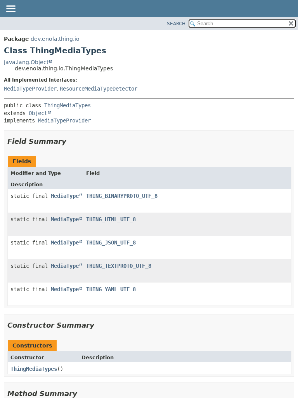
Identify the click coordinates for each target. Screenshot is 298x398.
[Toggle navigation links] (10, 9)
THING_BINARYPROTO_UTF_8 (122, 196)
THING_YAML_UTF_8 (111, 289)
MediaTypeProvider (30, 89)
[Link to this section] (72, 141)
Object (38, 113)
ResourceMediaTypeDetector (98, 89)
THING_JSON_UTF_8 (111, 242)
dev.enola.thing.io (55, 39)
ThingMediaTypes (67, 105)
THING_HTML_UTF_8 (111, 219)
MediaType (65, 196)
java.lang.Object (26, 62)
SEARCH (176, 23)
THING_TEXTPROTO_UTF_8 (118, 266)
